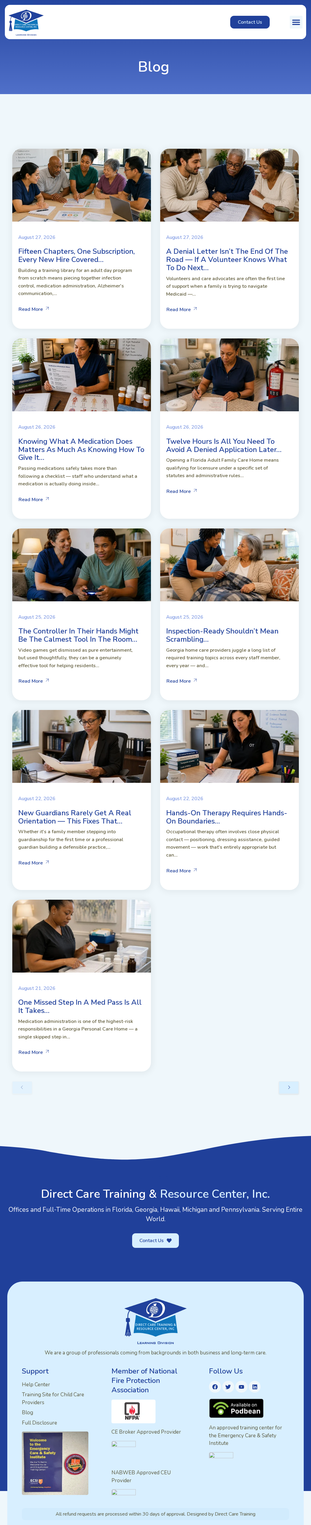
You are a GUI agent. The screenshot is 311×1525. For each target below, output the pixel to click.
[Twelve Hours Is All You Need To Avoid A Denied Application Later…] (229, 374)
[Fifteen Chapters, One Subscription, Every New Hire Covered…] (81, 185)
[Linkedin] (255, 1387)
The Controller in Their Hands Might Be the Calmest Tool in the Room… (78, 635)
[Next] (289, 1087)
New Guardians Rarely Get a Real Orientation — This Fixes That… (74, 817)
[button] (296, 22)
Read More (31, 309)
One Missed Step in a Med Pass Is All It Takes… (80, 1006)
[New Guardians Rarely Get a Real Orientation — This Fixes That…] (81, 746)
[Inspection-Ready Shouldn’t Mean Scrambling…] (229, 564)
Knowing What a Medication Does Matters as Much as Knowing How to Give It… (81, 449)
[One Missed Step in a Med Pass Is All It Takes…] (81, 936)
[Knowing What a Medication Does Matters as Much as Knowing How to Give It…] (81, 374)
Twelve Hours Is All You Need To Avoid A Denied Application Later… (224, 445)
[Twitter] (228, 1387)
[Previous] (22, 1087)
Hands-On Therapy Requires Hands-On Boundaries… (226, 817)
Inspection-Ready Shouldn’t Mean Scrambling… (222, 635)
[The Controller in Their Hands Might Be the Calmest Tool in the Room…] (81, 564)
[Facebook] (215, 1387)
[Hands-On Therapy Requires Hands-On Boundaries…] (229, 746)
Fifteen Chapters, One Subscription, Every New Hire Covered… (76, 255)
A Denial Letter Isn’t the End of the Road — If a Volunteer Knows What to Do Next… (227, 259)
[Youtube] (241, 1387)
